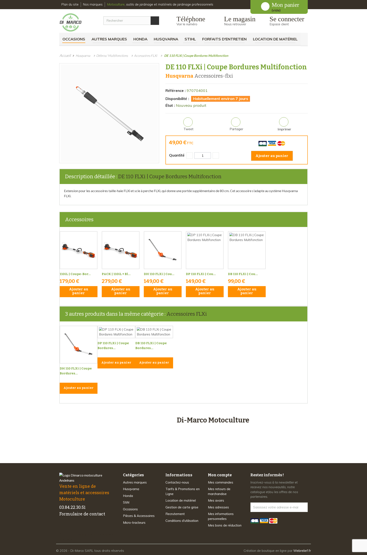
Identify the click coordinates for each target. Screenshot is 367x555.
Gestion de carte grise (181, 507)
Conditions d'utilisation (181, 521)
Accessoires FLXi (187, 314)
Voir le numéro (186, 24)
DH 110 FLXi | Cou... (159, 274)
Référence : (175, 90)
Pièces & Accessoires (139, 516)
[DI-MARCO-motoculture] (73, 22)
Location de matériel (275, 39)
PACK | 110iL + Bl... (116, 274)
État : (170, 105)
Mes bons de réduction (224, 525)
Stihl (190, 39)
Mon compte (220, 475)
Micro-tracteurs (134, 523)
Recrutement (175, 514)
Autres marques (109, 39)
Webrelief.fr (302, 551)
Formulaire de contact (82, 513)
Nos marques (93, 4)
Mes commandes (220, 482)
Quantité (177, 155)
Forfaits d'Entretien (224, 39)
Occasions (73, 39)
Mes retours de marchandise (219, 491)
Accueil (65, 55)
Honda (140, 39)
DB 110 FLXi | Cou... (243, 274)
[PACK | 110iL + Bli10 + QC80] (121, 250)
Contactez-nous (177, 482)
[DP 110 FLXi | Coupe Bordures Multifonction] (205, 250)
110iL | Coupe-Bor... (75, 274)
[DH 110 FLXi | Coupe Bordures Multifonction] (163, 250)
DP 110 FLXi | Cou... (201, 274)
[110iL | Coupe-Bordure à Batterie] (78, 250)
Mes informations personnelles (221, 516)
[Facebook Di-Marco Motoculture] (62, 527)
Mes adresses (218, 507)
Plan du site (70, 4)
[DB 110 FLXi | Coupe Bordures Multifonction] (247, 250)
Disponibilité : (177, 98)
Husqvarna (166, 39)
